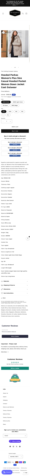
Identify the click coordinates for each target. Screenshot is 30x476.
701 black (5, 105)
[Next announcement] (27, 3)
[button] (3, 13)
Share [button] (4, 298)
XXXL (10, 111)
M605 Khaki (6, 102)
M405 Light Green (18, 102)
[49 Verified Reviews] (15, 385)
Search (4, 397)
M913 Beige (15, 105)
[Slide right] (18, 67)
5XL (22, 111)
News (4, 424)
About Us (5, 393)
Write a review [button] (15, 368)
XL (8, 115)
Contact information (15, 472)
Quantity (3, 118)
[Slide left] (11, 67)
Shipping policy (23, 470)
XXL (4, 111)
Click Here (4, 352)
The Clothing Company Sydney (13, 468)
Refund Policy (6, 414)
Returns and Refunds (8, 407)
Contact (5, 403)
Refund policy (6, 421)
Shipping (9, 96)
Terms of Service (7, 410)
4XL (16, 111)
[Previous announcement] (3, 3)
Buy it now (15, 131)
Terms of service (15, 470)
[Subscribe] (25, 436)
